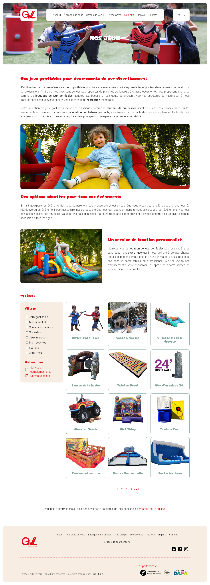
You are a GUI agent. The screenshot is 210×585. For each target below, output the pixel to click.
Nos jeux (129, 15)
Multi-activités (37, 342)
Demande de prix (38, 376)
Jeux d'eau (35, 352)
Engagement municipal (100, 534)
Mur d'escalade (38, 322)
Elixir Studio (97, 574)
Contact (153, 15)
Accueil (57, 15)
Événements (114, 15)
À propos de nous (73, 15)
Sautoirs (34, 347)
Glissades (35, 332)
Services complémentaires (38, 369)
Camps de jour (94, 15)
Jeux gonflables (38, 317)
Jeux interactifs (38, 337)
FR (179, 15)
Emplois (141, 15)
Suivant (134, 489)
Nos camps (121, 534)
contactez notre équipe (151, 508)
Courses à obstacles (41, 327)
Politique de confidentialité (117, 542)
